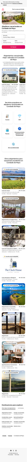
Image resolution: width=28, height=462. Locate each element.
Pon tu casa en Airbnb (18, 9)
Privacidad (10, 454)
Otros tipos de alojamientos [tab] (8, 408)
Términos (16, 454)
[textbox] (7, 42)
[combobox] (13, 37)
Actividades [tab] (21, 408)
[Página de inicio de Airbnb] (3, 9)
